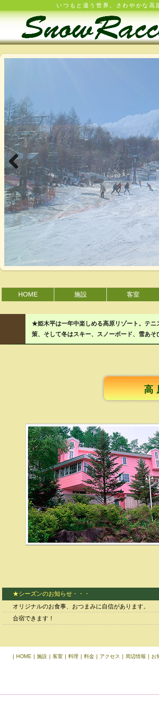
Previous (16, 162)
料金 (89, 656)
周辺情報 (136, 656)
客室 (133, 294)
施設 (80, 294)
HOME (28, 294)
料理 (73, 656)
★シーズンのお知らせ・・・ (51, 593)
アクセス (110, 656)
